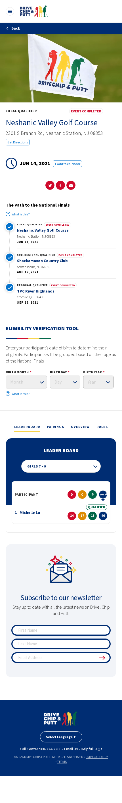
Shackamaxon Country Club (42, 260)
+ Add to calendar (67, 164)
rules (102, 427)
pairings (55, 427)
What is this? (21, 214)
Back (15, 28)
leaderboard (27, 427)
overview (80, 427)
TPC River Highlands (35, 291)
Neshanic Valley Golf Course (43, 230)
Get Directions (17, 142)
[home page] (61, 718)
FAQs (98, 748)
